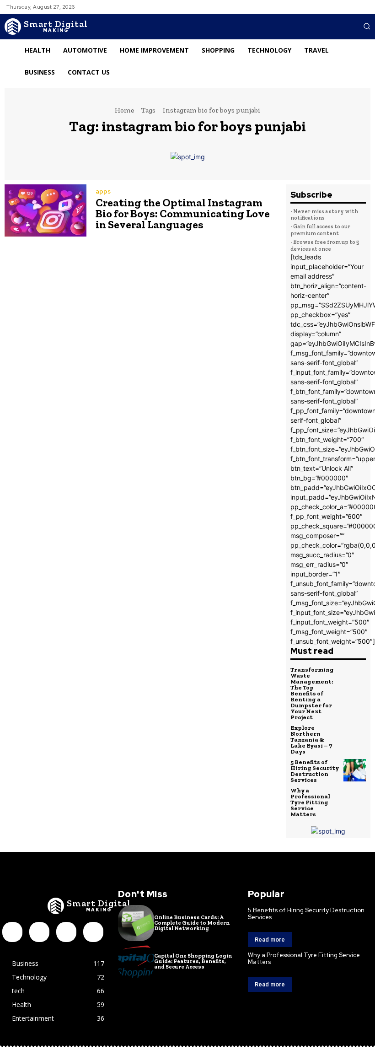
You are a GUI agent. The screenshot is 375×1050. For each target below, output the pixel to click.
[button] (366, 26)
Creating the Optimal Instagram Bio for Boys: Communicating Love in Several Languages (183, 213)
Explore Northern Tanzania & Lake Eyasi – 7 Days (311, 739)
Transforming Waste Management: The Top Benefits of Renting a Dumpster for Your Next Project (312, 693)
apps (103, 191)
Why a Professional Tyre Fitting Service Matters (310, 802)
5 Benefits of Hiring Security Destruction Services (314, 771)
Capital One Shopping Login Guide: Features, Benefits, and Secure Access (193, 961)
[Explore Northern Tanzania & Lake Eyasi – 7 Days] (354, 736)
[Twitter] (93, 932)
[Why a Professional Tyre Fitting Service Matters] (354, 798)
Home (124, 110)
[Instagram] (39, 932)
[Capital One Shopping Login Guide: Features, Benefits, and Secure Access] (136, 961)
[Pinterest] (66, 932)
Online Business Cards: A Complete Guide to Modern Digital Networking (192, 923)
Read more (270, 939)
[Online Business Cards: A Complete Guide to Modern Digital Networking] (136, 923)
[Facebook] (12, 932)
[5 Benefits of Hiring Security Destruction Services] (354, 770)
